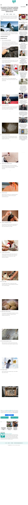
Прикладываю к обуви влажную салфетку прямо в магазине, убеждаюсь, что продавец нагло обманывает (23, 75)
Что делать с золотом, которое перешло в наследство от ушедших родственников (23, 102)
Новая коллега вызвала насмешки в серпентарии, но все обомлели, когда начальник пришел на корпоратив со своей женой (23, 61)
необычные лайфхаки (8, 410)
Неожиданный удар (23, 111)
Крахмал (7, 14)
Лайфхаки (10, 14)
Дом (4, 14)
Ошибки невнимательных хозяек (23, 21)
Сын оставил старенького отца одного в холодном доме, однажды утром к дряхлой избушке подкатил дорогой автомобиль (23, 46)
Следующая (14, 417)
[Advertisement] (10, 88)
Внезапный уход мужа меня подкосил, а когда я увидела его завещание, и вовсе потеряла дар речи (23, 114)
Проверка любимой (23, 85)
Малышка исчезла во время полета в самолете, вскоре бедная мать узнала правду (23, 126)
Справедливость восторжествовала (23, 57)
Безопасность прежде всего (23, 123)
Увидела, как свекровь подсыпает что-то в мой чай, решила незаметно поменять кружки (23, 33)
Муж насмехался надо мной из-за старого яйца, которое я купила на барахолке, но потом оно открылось (23, 138)
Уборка (14, 14)
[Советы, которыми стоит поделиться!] (14, 2)
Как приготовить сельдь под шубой (23, 23)
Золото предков (23, 99)
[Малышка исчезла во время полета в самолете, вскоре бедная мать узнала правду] (23, 120)
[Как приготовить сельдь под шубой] (23, 17)
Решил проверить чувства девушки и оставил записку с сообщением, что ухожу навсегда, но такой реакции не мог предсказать (23, 89)
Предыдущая (5, 417)
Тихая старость (23, 42)
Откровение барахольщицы (23, 135)
